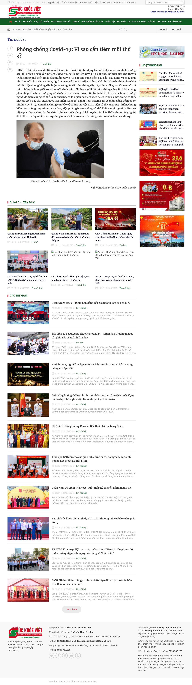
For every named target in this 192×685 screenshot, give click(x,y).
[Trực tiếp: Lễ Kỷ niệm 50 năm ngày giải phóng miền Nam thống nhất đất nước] (115, 219)
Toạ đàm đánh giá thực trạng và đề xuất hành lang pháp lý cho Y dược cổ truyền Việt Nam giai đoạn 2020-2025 (171, 77)
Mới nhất (163, 29)
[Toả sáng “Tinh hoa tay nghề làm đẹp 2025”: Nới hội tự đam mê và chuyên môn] (28, 262)
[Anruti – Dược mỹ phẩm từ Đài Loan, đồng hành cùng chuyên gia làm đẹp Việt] (115, 262)
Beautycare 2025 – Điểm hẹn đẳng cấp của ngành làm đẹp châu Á (91, 302)
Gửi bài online (175, 22)
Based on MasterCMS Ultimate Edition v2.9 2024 (73, 681)
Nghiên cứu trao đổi (60, 22)
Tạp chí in (161, 22)
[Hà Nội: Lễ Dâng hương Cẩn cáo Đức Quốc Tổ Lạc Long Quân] (28, 436)
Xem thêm (72, 609)
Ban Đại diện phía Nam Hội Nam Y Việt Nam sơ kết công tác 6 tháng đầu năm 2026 (171, 141)
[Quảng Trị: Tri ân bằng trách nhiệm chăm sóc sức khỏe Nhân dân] (28, 219)
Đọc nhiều (177, 29)
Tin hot (123, 245)
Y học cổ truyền (41, 22)
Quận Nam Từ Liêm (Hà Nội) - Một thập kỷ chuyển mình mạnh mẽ (92, 487)
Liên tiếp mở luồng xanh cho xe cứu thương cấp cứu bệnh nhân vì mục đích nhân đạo (55, 29)
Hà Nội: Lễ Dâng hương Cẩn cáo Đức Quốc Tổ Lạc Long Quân (87, 426)
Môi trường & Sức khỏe (92, 22)
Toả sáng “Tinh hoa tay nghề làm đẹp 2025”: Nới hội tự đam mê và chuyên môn (27, 280)
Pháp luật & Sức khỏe (115, 22)
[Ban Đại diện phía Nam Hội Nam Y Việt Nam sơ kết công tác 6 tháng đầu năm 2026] (148, 141)
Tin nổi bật (17, 39)
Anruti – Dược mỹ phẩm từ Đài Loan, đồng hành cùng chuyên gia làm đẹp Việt (114, 280)
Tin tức (17, 22)
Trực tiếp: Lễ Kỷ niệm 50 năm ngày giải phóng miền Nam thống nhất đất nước (114, 237)
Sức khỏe (27, 22)
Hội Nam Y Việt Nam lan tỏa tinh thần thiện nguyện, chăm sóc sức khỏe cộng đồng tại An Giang (171, 109)
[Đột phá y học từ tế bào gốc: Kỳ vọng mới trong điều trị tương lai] (71, 262)
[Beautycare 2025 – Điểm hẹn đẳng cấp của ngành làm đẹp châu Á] (28, 312)
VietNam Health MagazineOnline (167, 11)
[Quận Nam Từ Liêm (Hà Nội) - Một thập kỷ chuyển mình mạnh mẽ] (28, 497)
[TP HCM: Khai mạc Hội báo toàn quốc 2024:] (28, 559)
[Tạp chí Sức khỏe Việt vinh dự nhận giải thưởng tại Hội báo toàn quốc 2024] (28, 528)
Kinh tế (76, 22)
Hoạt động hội (152, 65)
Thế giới (151, 22)
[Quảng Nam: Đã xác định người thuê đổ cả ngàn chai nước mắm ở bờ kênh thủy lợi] (71, 219)
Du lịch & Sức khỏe (137, 22)
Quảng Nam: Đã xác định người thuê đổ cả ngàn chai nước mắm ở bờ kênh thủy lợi (70, 237)
